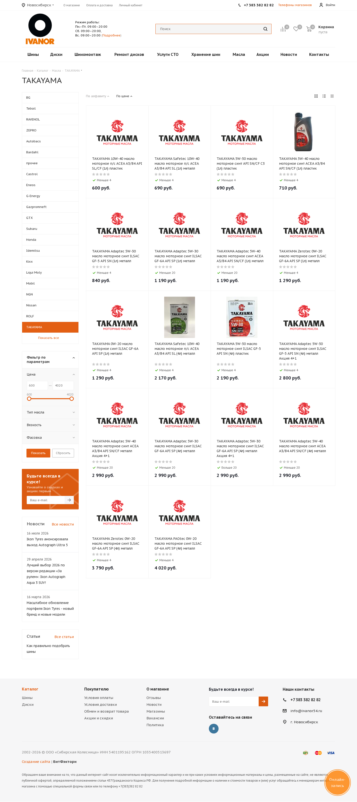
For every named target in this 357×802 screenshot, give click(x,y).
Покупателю (96, 689)
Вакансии (155, 718)
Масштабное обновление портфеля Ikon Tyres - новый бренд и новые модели (50, 609)
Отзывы (153, 697)
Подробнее (111, 35)
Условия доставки (100, 704)
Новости (154, 704)
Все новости (63, 524)
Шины (27, 697)
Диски (28, 704)
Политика (155, 725)
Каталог (30, 689)
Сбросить (63, 453)
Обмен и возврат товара (106, 711)
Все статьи (64, 636)
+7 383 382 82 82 (305, 699)
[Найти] (265, 29)
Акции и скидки (98, 718)
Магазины (155, 711)
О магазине (157, 689)
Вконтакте (214, 728)
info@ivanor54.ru (306, 710)
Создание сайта (36, 761)
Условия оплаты (98, 697)
